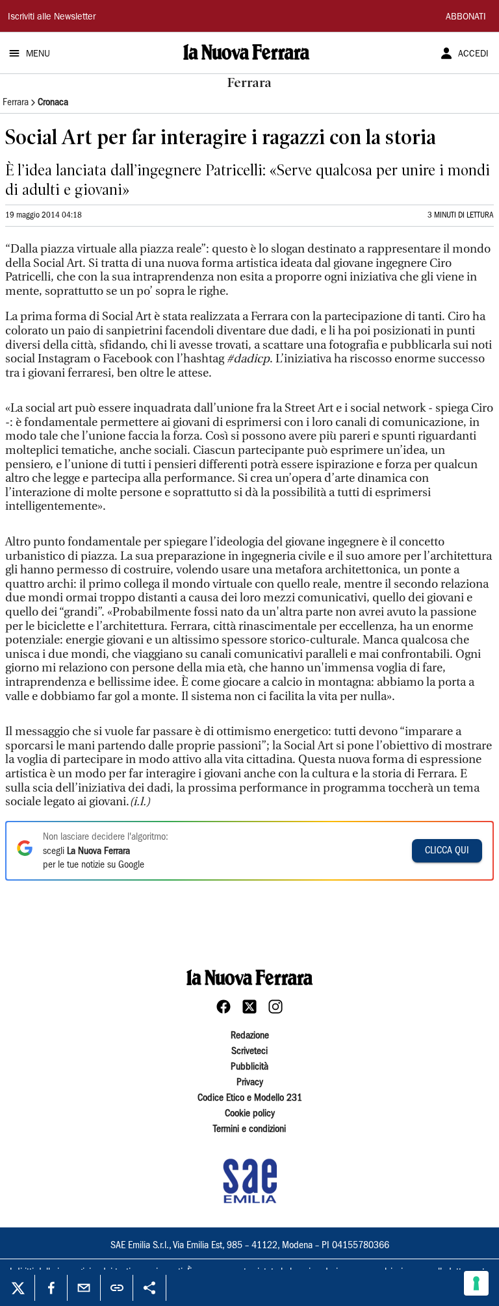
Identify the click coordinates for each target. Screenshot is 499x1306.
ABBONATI (466, 17)
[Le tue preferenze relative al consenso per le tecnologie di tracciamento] (476, 1283)
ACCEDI (473, 54)
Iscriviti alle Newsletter (52, 17)
